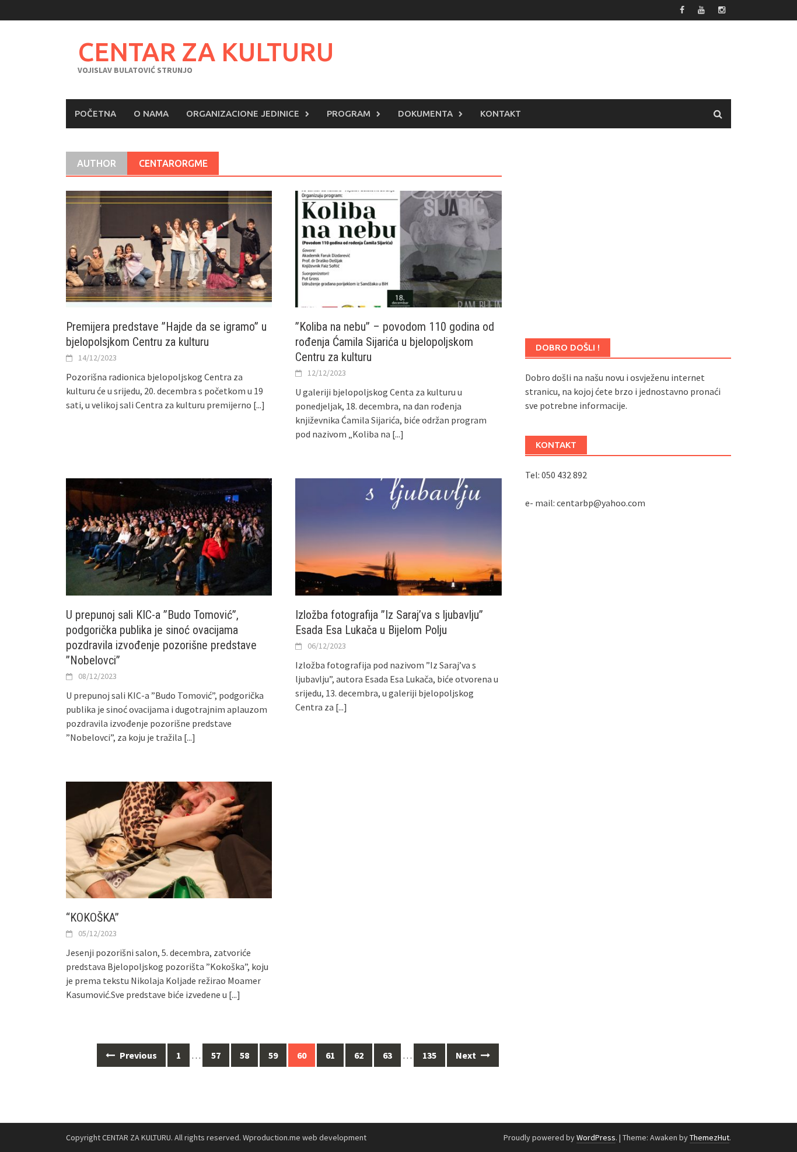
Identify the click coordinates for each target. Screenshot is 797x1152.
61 (330, 1055)
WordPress (596, 1137)
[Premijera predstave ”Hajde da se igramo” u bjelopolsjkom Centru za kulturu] (169, 248)
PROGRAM (348, 113)
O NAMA (151, 113)
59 (273, 1055)
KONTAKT (500, 113)
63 (387, 1055)
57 (216, 1055)
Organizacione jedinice (242, 113)
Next (467, 1055)
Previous (137, 1055)
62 (358, 1055)
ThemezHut (709, 1137)
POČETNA (95, 113)
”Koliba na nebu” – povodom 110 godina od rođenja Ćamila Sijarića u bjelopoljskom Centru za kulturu (394, 342)
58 (244, 1055)
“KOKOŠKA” (92, 918)
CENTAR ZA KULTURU (206, 51)
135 (429, 1055)
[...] (259, 405)
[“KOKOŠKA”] (169, 839)
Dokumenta (425, 113)
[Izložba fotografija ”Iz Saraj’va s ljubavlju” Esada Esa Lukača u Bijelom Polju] (398, 535)
